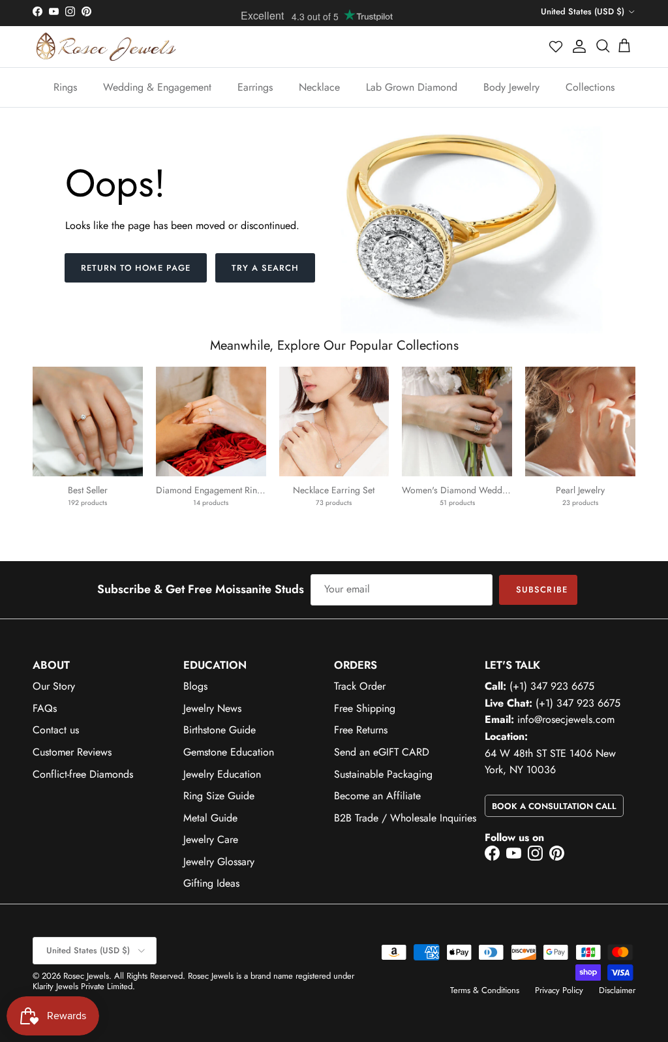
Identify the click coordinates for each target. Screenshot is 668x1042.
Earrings (255, 87)
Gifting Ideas (211, 883)
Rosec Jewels (86, 976)
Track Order (360, 686)
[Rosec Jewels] (106, 46)
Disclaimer (617, 990)
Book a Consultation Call (554, 806)
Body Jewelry (511, 87)
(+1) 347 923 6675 (551, 686)
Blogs (195, 686)
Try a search (265, 268)
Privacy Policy (559, 990)
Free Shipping (364, 708)
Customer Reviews (72, 751)
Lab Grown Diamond (411, 87)
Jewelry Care (210, 839)
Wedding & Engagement (157, 87)
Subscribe (541, 589)
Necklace (319, 87)
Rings (65, 87)
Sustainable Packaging (383, 774)
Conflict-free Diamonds (83, 774)
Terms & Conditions (484, 990)
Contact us (56, 729)
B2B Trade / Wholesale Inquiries (405, 817)
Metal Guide (210, 817)
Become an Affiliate (377, 795)
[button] (556, 46)
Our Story (54, 686)
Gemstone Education (228, 751)
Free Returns (360, 729)
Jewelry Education (222, 774)
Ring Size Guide (218, 795)
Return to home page (135, 268)
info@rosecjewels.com (566, 719)
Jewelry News (212, 708)
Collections (590, 87)
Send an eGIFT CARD (381, 751)
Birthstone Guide (219, 729)
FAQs (45, 708)
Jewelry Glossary (218, 861)
